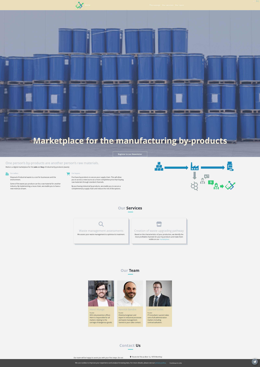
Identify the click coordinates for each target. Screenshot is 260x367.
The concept (154, 5)
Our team (179, 5)
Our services (167, 5)
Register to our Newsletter (130, 154)
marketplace (164, 239)
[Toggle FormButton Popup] (255, 362)
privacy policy (160, 363)
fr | (257, 1)
